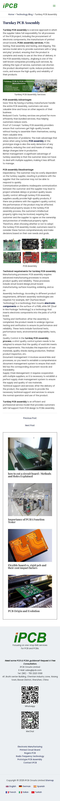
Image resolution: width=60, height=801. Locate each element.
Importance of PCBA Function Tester (26, 521)
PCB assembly (36, 141)
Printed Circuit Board (30, 750)
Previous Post (30, 418)
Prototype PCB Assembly (30, 759)
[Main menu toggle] (54, 6)
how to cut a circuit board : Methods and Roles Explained (29, 475)
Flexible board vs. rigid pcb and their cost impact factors (27, 566)
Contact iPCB (30, 762)
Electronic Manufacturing (30, 746)
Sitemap (49, 780)
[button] (11, 786)
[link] (25, 786)
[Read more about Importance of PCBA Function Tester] (30, 499)
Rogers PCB (30, 753)
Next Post (30, 425)
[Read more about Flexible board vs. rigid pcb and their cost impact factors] (30, 545)
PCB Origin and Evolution (24, 611)
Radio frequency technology (30, 756)
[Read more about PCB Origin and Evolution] (30, 591)
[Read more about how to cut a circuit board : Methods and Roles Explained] (30, 453)
